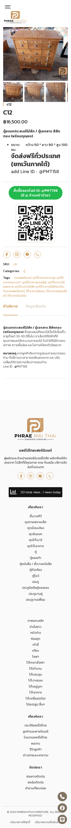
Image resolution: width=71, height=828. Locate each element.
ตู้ (36, 552)
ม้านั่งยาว (35, 626)
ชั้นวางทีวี (36, 516)
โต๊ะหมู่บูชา (35, 686)
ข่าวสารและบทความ (35, 755)
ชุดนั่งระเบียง (35, 528)
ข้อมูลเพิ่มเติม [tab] (36, 306)
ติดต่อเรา (35, 767)
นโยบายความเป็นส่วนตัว (48, 822)
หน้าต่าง (35, 632)
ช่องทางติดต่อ (35, 776)
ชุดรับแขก (35, 534)
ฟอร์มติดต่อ (36, 782)
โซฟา (35, 656)
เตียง (35, 650)
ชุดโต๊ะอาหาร (35, 546)
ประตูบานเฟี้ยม (35, 599)
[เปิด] (8, 7)
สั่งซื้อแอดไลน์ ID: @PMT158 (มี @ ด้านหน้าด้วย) (35, 193)
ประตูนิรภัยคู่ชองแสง (35, 587)
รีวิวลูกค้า (36, 749)
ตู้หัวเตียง (35, 570)
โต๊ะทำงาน (35, 668)
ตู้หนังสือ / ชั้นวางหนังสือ (36, 564)
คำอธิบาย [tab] (10, 306)
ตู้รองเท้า (35, 558)
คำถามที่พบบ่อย (35, 788)
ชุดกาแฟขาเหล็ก (36, 522)
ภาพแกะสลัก (35, 620)
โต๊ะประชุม (35, 674)
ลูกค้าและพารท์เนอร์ (35, 731)
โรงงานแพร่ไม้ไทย (35, 737)
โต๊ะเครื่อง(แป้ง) (35, 698)
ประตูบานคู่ (36, 593)
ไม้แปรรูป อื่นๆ (35, 704)
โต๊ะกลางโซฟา (35, 662)
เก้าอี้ (36, 644)
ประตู (35, 582)
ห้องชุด (35, 638)
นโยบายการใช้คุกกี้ (20, 822)
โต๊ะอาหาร (35, 692)
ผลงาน (35, 743)
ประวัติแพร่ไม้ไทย (35, 725)
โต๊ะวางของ (35, 680)
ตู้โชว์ (35, 576)
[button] (62, 32)
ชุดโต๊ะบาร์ (35, 540)
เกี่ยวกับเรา (35, 507)
